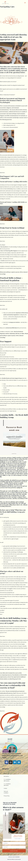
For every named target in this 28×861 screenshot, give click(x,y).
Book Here (2, 241)
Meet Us (5, 773)
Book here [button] (2, 172)
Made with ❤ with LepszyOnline (14, 859)
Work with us (6, 776)
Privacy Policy (6, 795)
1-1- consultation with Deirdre (7, 784)
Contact (5, 788)
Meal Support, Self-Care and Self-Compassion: (12, 177)
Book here (2, 711)
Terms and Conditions (6, 792)
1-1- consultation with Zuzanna (7, 780)
